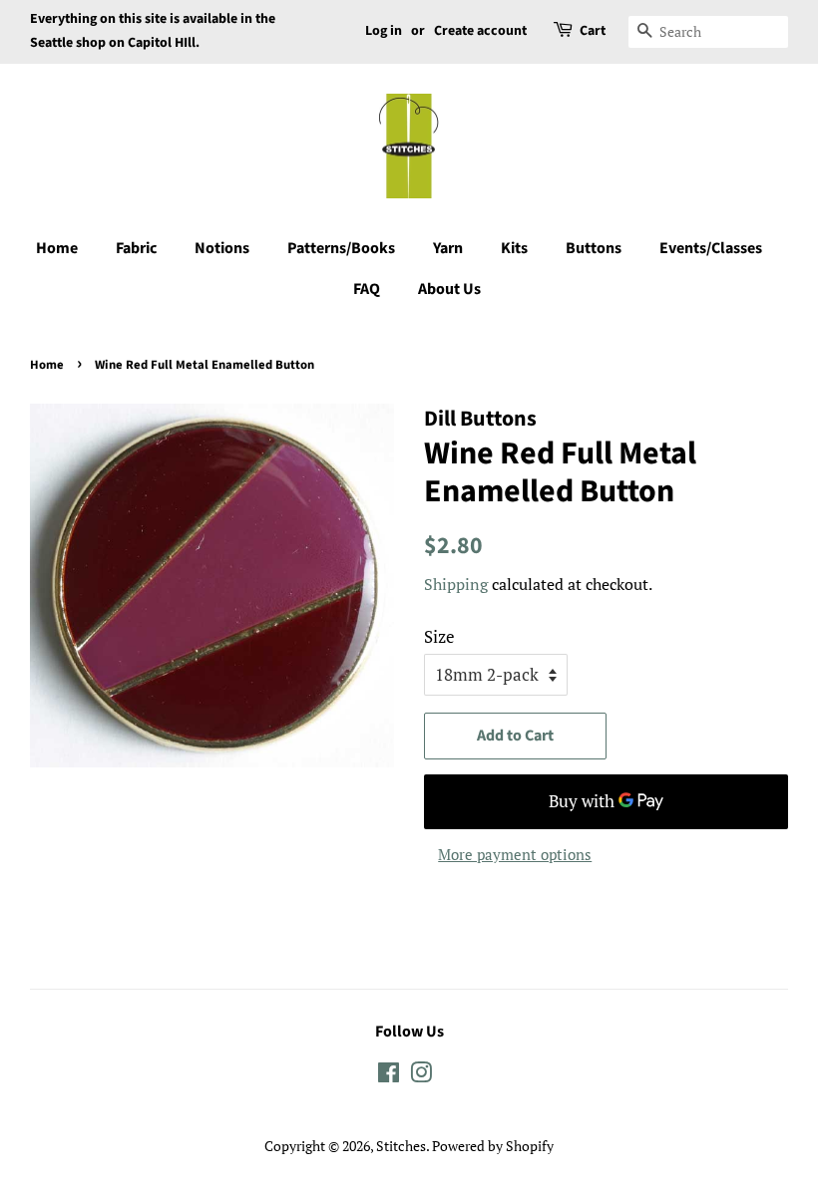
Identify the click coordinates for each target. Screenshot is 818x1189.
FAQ (366, 289)
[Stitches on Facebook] (388, 1075)
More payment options (515, 854)
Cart (593, 31)
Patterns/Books (341, 248)
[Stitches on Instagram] (421, 1075)
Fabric (136, 248)
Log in (383, 31)
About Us (449, 289)
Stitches (401, 1145)
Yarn (448, 248)
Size (439, 636)
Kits (514, 248)
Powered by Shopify (493, 1145)
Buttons (593, 248)
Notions (222, 248)
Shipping (456, 584)
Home (57, 248)
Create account (480, 31)
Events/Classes (710, 248)
